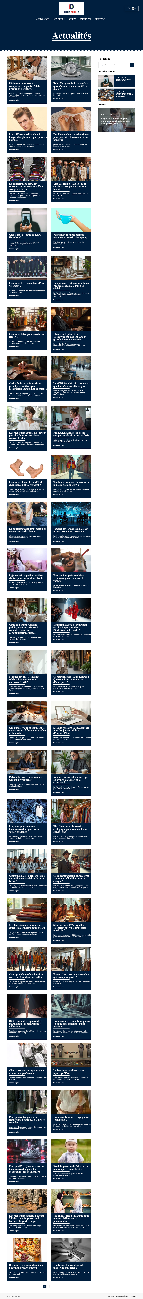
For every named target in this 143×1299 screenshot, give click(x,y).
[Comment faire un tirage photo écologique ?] (71, 1102)
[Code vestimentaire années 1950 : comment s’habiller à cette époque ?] (71, 861)
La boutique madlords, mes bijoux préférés (68, 1071)
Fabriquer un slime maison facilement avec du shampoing (70, 236)
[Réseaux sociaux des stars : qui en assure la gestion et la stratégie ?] (71, 762)
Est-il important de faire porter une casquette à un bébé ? (71, 1167)
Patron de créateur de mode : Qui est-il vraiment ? (25, 778)
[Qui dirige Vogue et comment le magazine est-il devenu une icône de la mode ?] (27, 713)
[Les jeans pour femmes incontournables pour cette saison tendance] (27, 811)
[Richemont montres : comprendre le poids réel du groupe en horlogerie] (27, 68)
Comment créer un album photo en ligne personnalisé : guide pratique (71, 1023)
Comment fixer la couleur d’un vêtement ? (26, 284)
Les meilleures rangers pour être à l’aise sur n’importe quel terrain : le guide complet (27, 1218)
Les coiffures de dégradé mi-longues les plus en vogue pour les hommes (28, 137)
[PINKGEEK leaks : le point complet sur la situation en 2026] (71, 418)
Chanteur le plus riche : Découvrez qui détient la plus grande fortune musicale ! (69, 336)
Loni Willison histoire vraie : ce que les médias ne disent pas (71, 384)
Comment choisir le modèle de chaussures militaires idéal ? (26, 483)
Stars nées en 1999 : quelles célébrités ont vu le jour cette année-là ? (69, 927)
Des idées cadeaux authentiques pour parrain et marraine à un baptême (71, 137)
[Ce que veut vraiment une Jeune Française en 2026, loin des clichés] (71, 268)
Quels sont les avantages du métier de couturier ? (68, 1266)
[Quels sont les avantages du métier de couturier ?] (71, 1250)
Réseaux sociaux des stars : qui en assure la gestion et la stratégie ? (70, 779)
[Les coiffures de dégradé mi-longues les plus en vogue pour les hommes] (27, 119)
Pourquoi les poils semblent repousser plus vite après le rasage (68, 578)
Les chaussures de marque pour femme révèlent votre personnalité (71, 1218)
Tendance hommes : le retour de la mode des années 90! (71, 483)
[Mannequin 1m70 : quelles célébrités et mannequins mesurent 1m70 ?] (27, 662)
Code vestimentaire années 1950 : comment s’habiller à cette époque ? (71, 878)
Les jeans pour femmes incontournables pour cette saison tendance (24, 829)
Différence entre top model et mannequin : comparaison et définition (25, 1023)
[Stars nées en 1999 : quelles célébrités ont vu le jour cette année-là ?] (71, 910)
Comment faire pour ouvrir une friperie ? (27, 335)
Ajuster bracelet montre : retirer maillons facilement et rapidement (124, 94)
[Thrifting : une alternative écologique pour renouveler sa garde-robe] (71, 811)
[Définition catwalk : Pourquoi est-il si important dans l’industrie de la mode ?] (71, 610)
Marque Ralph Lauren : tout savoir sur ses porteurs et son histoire (69, 186)
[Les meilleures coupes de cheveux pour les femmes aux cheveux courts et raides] (27, 418)
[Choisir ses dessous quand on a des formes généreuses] (27, 1055)
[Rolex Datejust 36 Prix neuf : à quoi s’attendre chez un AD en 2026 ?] (71, 68)
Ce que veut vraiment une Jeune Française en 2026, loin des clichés (71, 285)
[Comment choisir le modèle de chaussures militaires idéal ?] (27, 467)
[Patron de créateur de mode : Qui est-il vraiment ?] (27, 762)
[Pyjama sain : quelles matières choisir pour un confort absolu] (27, 560)
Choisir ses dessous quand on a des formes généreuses (26, 1071)
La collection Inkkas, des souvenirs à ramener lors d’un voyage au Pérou (26, 186)
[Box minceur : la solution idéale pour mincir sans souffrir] (27, 1250)
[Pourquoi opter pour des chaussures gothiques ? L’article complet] (27, 1102)
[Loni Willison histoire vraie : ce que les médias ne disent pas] (71, 368)
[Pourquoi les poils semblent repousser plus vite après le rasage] (71, 560)
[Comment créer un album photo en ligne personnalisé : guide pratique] (71, 1006)
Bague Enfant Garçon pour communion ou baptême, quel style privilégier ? (115, 121)
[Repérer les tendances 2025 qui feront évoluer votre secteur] (71, 514)
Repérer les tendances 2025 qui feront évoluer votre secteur (70, 530)
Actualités (122, 77)
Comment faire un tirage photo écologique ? (71, 1118)
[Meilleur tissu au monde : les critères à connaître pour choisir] (27, 910)
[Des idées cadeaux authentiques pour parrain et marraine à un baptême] (71, 119)
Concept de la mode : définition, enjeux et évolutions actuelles (27, 975)
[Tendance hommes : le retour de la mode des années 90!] (71, 467)
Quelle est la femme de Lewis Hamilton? (25, 236)
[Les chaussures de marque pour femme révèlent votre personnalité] (71, 1201)
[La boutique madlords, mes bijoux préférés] (71, 1055)
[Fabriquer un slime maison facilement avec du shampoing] (71, 220)
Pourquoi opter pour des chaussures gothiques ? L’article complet (27, 1119)
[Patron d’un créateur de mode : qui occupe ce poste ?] (71, 959)
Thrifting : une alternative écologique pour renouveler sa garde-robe (70, 829)
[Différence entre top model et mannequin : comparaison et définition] (27, 1006)
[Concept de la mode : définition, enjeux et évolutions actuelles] (27, 959)
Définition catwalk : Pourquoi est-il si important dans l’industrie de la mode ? (70, 627)
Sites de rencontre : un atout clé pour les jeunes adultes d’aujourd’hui (71, 730)
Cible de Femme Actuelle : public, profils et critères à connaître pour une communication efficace (24, 629)
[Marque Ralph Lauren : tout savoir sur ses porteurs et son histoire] (71, 169)
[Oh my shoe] (71, 8)
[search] (129, 8)
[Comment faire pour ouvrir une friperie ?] (27, 319)
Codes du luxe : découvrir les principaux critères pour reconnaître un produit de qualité (28, 386)
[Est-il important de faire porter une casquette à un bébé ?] (71, 1151)
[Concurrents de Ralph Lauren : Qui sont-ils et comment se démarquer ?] (71, 662)
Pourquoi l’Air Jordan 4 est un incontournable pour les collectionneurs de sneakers (26, 1169)
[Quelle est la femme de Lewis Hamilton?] (27, 220)
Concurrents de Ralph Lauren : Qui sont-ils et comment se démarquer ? (71, 679)
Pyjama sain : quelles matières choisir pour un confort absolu (26, 576)
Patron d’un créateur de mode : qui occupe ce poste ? (71, 975)
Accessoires (108, 115)
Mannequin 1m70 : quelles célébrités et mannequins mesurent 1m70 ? (24, 679)
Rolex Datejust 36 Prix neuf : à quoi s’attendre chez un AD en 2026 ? (70, 86)
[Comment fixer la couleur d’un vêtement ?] (27, 268)
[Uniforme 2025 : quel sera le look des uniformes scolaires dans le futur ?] (27, 861)
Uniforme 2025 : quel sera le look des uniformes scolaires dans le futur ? (27, 878)
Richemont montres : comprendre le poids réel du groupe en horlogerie (24, 86)
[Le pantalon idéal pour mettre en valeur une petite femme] (27, 514)
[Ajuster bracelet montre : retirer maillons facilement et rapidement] (106, 95)
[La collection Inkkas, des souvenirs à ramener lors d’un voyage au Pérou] (27, 169)
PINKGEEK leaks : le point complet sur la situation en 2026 (71, 434)
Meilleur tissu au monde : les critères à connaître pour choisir (27, 926)
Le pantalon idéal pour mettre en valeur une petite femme (27, 530)
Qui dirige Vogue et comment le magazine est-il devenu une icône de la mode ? (27, 730)
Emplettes (121, 91)
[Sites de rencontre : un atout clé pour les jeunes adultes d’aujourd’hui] (71, 713)
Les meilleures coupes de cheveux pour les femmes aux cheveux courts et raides (27, 435)
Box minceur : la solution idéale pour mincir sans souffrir (27, 1266)
